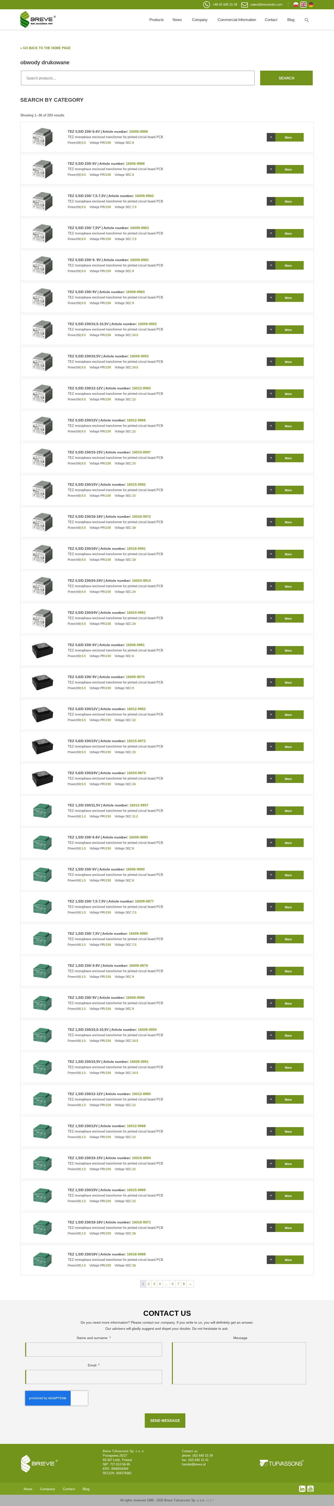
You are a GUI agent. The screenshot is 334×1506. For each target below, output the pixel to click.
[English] (303, 4)
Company (200, 20)
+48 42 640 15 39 (224, 4)
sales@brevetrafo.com (266, 4)
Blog (290, 20)
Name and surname (94, 1338)
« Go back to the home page (45, 48)
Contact (271, 20)
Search (286, 78)
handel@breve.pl (194, 1464)
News (177, 20)
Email (94, 1365)
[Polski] (296, 4)
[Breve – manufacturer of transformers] (38, 19)
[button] (307, 19)
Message (240, 1338)
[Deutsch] (311, 4)
